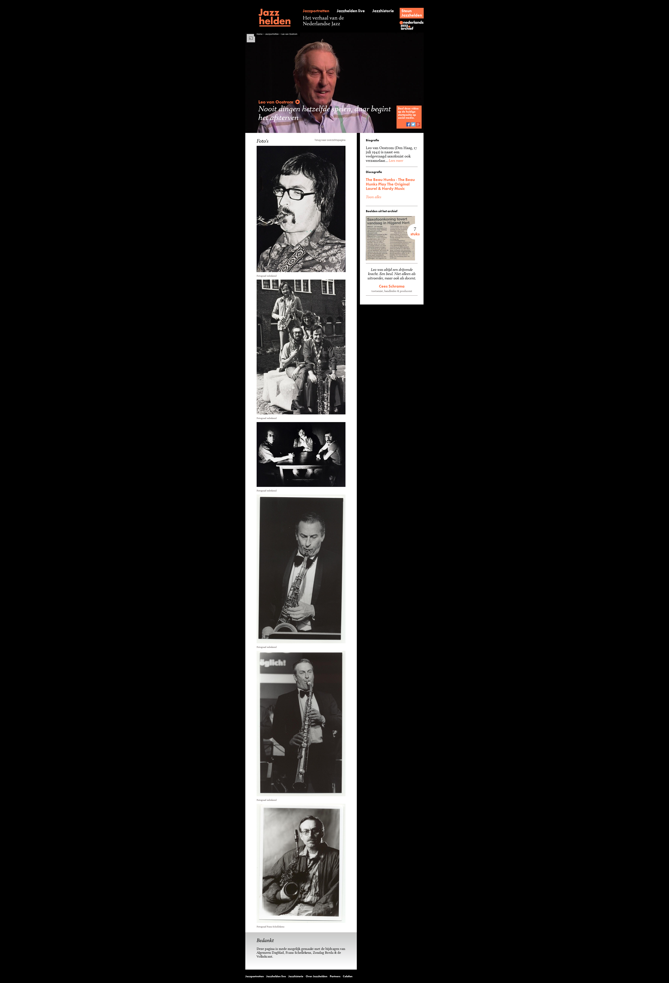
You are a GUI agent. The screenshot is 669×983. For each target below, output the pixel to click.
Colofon (347, 976)
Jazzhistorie (383, 11)
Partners (335, 976)
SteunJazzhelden (411, 13)
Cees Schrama (392, 286)
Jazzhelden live (351, 11)
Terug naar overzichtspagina (329, 140)
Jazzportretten (316, 11)
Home (259, 34)
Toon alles (373, 197)
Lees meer (395, 160)
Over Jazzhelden (316, 976)
